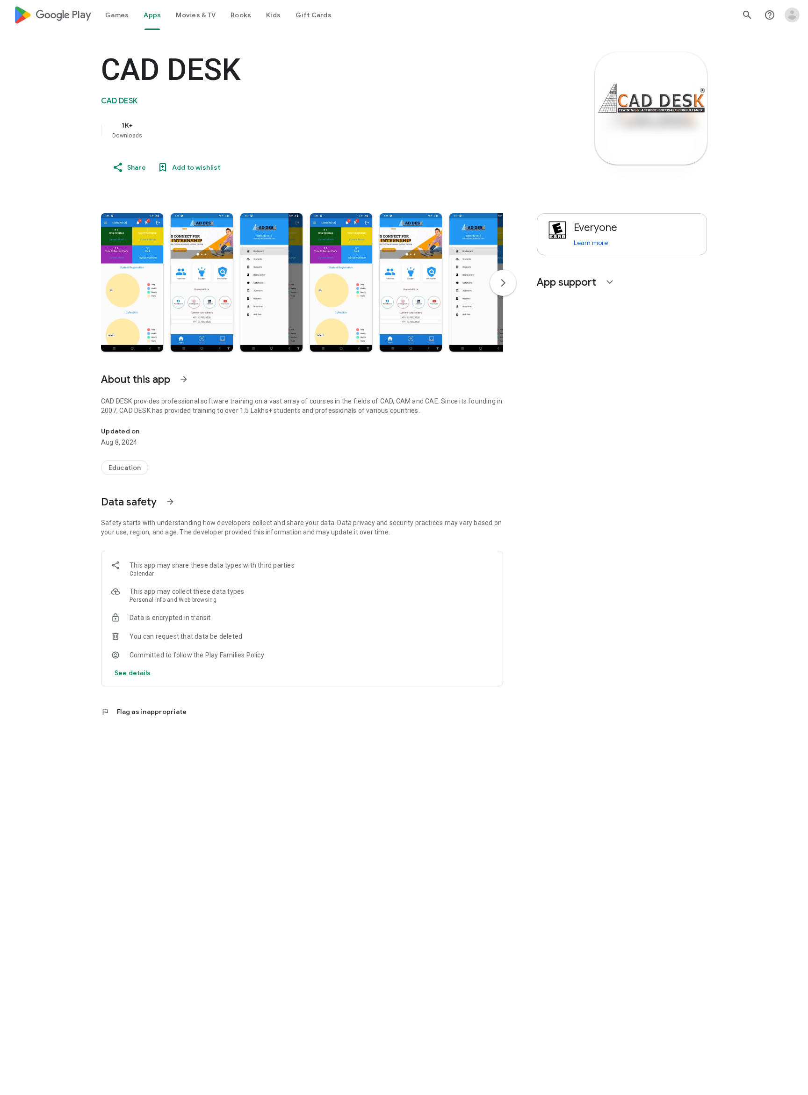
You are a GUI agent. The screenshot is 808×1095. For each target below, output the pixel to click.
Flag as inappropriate (144, 711)
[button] (132, 282)
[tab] (117, 15)
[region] (288, 130)
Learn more (591, 242)
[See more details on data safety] (133, 673)
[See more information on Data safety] (170, 501)
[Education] (124, 468)
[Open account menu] (792, 15)
